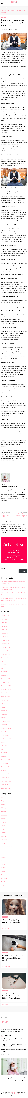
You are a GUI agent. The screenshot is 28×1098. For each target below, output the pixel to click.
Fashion (3, 818)
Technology (4, 878)
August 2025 (5, 658)
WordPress (14, 1095)
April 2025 (4, 672)
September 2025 (6, 654)
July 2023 (4, 746)
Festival (3, 822)
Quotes (3, 864)
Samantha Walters (7, 29)
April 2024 (4, 714)
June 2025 (4, 665)
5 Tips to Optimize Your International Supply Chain (11, 921)
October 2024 (5, 693)
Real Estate (4, 868)
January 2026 (5, 640)
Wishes (3, 885)
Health (3, 843)
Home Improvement (7, 847)
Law (2, 850)
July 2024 (4, 703)
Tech (2, 875)
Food (2, 829)
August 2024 (5, 700)
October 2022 (5, 763)
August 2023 (5, 742)
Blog (2, 801)
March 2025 (4, 675)
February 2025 (5, 679)
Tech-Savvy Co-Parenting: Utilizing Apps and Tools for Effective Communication (12, 996)
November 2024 (6, 689)
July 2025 (4, 661)
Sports (3, 871)
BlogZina (13, 1092)
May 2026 (4, 626)
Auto (2, 797)
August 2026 (5, 615)
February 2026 (5, 637)
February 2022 (5, 770)
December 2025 (6, 644)
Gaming (3, 833)
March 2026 (4, 633)
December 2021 (6, 777)
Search (3, 568)
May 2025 (4, 668)
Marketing (4, 857)
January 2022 (5, 774)
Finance (3, 825)
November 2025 (6, 647)
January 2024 (5, 725)
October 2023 (5, 735)
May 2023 (4, 749)
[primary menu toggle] (2, 3)
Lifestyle (3, 854)
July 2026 (4, 619)
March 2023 (4, 756)
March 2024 (4, 718)
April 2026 (4, 629)
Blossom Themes (18, 1094)
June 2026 (4, 622)
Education (4, 811)
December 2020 (6, 788)
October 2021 (5, 784)
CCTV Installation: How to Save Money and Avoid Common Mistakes (13, 958)
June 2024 (4, 707)
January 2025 (5, 682)
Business (4, 17)
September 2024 (6, 696)
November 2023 (6, 732)
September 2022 (6, 767)
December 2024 (6, 686)
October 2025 (5, 651)
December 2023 (6, 728)
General (3, 836)
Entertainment (5, 815)
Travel (3, 882)
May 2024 (4, 710)
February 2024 (5, 721)
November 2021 (6, 781)
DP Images (4, 808)
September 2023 (6, 739)
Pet (2, 861)
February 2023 (5, 760)
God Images (4, 840)
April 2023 (4, 753)
